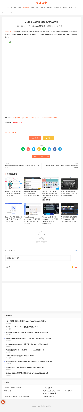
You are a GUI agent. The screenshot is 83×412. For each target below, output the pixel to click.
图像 (42, 8)
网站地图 (48, 406)
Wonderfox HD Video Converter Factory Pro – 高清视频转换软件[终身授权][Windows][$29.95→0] (50, 196)
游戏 (32, 8)
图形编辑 (42, 26)
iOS (7, 8)
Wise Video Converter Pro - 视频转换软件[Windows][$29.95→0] (31, 194)
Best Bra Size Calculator (12, 388)
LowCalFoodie (47, 396)
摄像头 (35, 156)
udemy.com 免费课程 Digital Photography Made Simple (62, 167)
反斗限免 (41, 3)
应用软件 (57, 8)
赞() (35, 138)
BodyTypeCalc (48, 391)
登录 (76, 250)
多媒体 (49, 8)
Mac (19, 8)
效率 (37, 8)
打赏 (48, 138)
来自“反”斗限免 (10, 132)
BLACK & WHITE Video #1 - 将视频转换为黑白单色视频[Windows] (69, 194)
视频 (47, 156)
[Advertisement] (41, 297)
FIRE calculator (9, 396)
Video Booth (10, 32)
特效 (42, 156)
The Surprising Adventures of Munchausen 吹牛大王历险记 (22, 167)
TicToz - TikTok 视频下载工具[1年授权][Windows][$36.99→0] (13, 194)
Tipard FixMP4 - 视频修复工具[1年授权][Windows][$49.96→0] (13, 219)
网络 (70, 8)
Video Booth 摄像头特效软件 (41, 21)
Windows (26, 8)
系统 (64, 8)
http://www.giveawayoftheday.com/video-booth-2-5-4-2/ (35, 117)
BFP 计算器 (46, 388)
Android (13, 8)
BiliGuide (7, 391)
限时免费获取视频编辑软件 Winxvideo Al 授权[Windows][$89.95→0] (69, 219)
